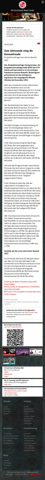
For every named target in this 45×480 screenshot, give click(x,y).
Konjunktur (14, 300)
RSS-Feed (7, 411)
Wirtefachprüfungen (11, 438)
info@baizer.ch (34, 474)
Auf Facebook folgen (11, 395)
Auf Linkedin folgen (10, 393)
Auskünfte (27, 421)
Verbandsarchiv (29, 448)
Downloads (28, 423)
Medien (6, 414)
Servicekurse (8, 441)
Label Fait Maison (30, 443)
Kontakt (6, 460)
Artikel (6, 372)
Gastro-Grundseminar (11, 436)
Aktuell (7, 401)
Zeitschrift (27, 433)
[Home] (22, 4)
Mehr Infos (7, 384)
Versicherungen (29, 450)
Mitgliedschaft (29, 411)
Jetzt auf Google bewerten (13, 327)
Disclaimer (7, 465)
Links (5, 468)
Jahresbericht (28, 419)
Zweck (26, 407)
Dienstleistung (30, 428)
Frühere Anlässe (29, 416)
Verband (27, 401)
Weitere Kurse (8, 443)
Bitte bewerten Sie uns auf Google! (15, 391)
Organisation (28, 409)
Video (6, 376)
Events (26, 414)
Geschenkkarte (29, 441)
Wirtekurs (8, 428)
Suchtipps (7, 409)
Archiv (6, 407)
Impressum (7, 463)
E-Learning (7, 433)
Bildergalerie (8, 374)
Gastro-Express (24, 32)
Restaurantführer (30, 436)
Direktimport (28, 445)
